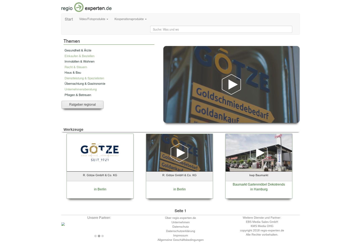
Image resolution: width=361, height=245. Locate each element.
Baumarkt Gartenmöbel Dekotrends (259, 184)
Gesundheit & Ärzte (78, 50)
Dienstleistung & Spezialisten (84, 78)
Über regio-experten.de (180, 217)
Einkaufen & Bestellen (79, 56)
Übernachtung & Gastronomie (85, 83)
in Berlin (100, 189)
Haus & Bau (73, 72)
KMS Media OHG (262, 226)
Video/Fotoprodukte (92, 19)
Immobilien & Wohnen (79, 61)
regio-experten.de (272, 230)
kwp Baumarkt (258, 175)
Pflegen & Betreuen (78, 94)
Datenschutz (180, 226)
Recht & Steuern (76, 67)
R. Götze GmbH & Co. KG (100, 175)
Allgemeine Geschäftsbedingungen (181, 239)
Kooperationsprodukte (129, 19)
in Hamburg (259, 189)
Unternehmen (181, 222)
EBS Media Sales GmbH (262, 221)
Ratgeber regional (82, 104)
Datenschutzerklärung (180, 231)
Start (69, 19)
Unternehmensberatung (81, 89)
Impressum (180, 235)
